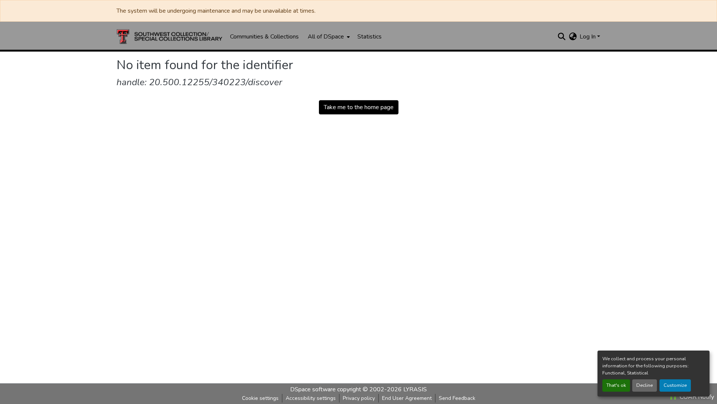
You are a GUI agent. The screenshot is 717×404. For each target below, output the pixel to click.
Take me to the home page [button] (359, 107)
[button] (170, 36)
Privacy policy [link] (359, 398)
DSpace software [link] (313, 389)
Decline (644, 385)
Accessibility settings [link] (311, 398)
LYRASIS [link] (415, 389)
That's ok (616, 385)
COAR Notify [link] (696, 397)
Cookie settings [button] (260, 398)
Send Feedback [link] (457, 398)
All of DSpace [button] (326, 37)
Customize (675, 385)
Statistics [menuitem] (369, 37)
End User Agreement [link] (407, 398)
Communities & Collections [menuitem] (264, 37)
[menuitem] (328, 37)
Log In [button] (588, 37)
